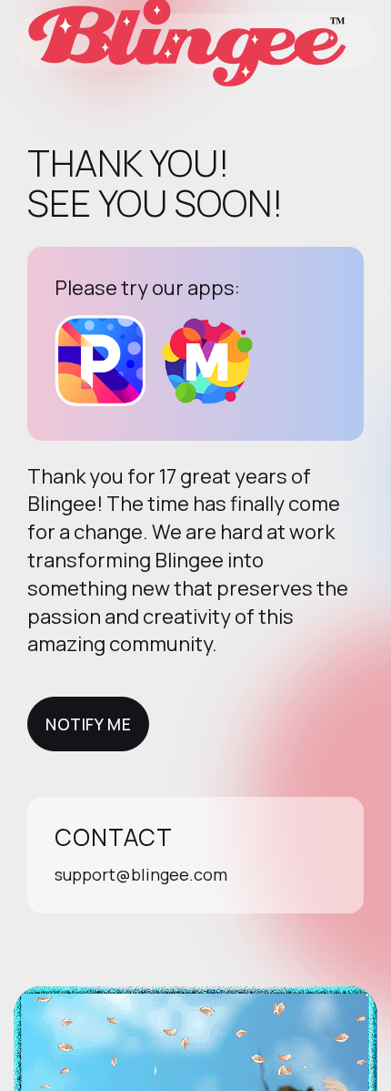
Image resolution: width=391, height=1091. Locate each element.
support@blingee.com (141, 874)
